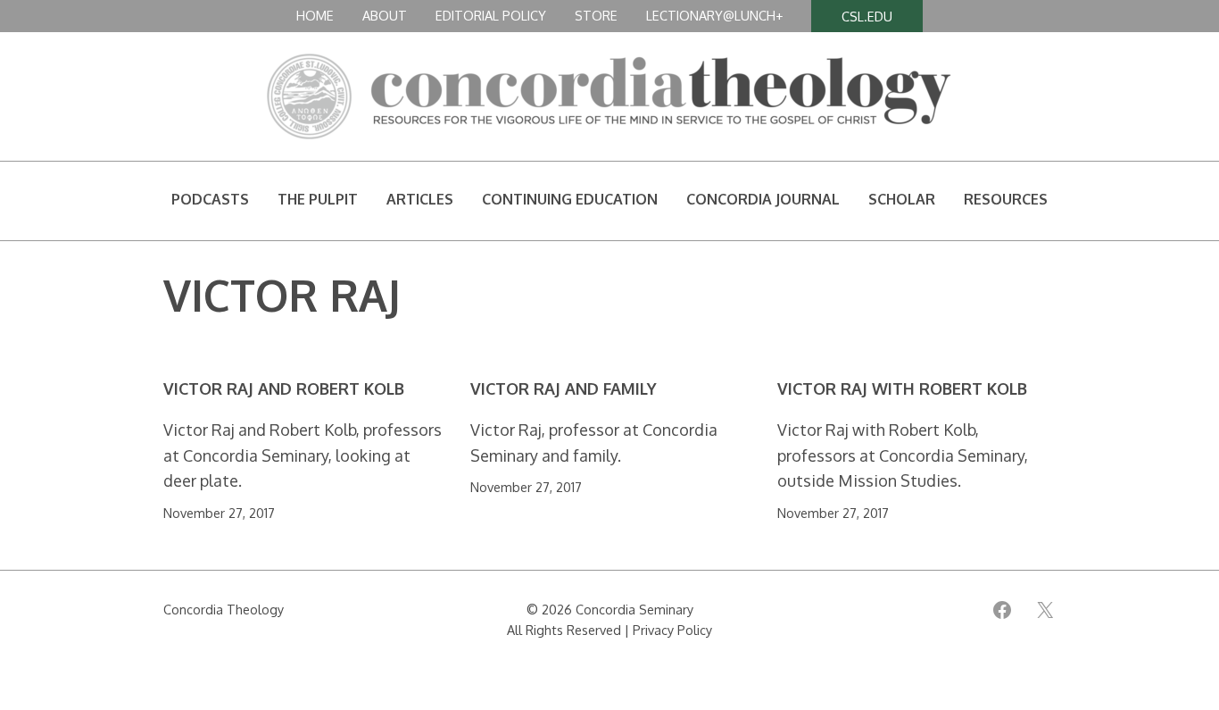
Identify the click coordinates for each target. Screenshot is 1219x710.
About (384, 15)
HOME (315, 15)
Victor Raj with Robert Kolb (902, 389)
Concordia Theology (223, 609)
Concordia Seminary (634, 609)
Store (596, 15)
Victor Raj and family (563, 389)
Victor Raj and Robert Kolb (283, 389)
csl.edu (867, 16)
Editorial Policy (490, 15)
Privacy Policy (672, 630)
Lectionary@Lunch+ (714, 15)
